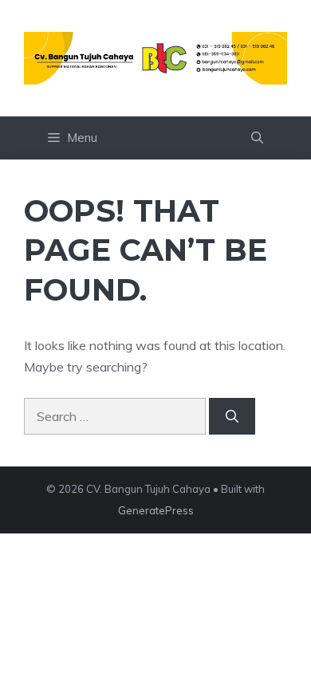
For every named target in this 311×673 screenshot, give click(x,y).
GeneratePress (156, 510)
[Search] (232, 416)
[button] (257, 137)
